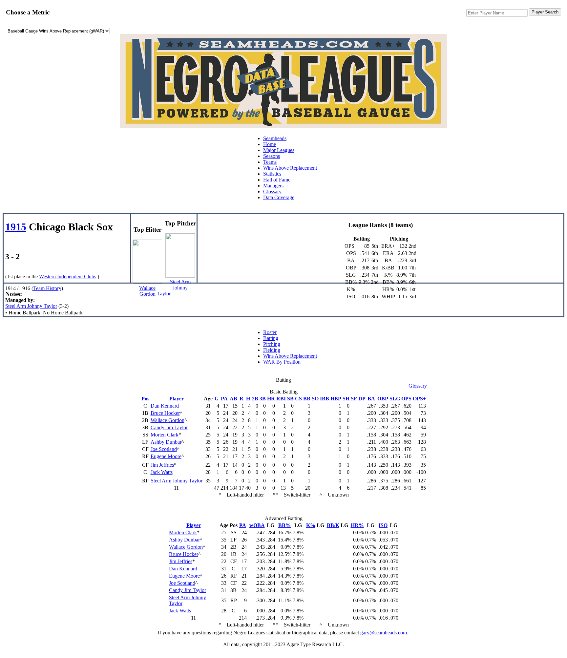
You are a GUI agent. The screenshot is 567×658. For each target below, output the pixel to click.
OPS (406, 398)
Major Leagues (278, 150)
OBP (382, 398)
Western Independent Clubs (67, 276)
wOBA (257, 525)
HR (271, 398)
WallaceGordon (147, 291)
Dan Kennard (165, 406)
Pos (145, 398)
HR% (357, 525)
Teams (270, 162)
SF (354, 398)
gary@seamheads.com (383, 632)
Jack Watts (162, 472)
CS (298, 398)
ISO (383, 525)
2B (255, 398)
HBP (335, 398)
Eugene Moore (166, 456)
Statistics (272, 174)
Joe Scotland (164, 449)
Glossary (272, 191)
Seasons (271, 156)
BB (306, 398)
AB (233, 398)
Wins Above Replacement (290, 168)
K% (310, 525)
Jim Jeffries (162, 465)
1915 (15, 227)
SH (346, 398)
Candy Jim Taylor (169, 427)
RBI (281, 398)
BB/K (333, 525)
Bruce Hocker (165, 413)
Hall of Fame (276, 179)
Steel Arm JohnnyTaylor (174, 287)
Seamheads (274, 138)
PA (224, 398)
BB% (284, 525)
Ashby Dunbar (166, 442)
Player (176, 398)
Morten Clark (164, 434)
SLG (394, 398)
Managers (273, 185)
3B (263, 398)
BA (371, 398)
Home (269, 144)
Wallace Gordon (167, 420)
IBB (324, 398)
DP (362, 398)
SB (290, 398)
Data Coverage (278, 197)
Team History (47, 288)
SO (315, 398)
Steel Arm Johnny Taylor (31, 306)
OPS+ (419, 398)
